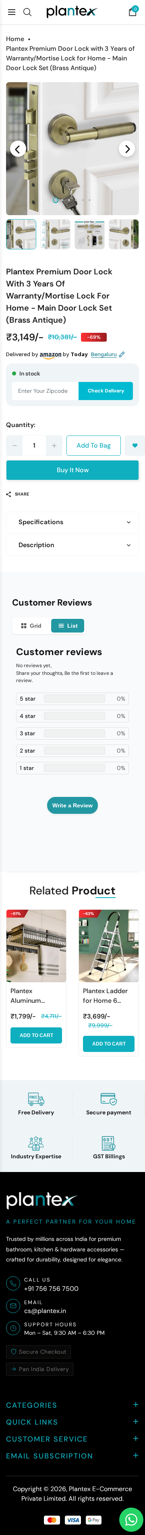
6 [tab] (90, 200)
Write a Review (72, 805)
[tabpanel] (72, 148)
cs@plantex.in (45, 1311)
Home (15, 39)
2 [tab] (62, 200)
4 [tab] (76, 200)
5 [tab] (83, 200)
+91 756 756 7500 (51, 1288)
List (72, 625)
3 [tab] (69, 200)
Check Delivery (106, 391)
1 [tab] (56, 200)
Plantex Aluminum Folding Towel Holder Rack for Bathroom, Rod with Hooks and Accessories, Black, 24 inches (34, 996)
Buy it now (73, 470)
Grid (35, 625)
